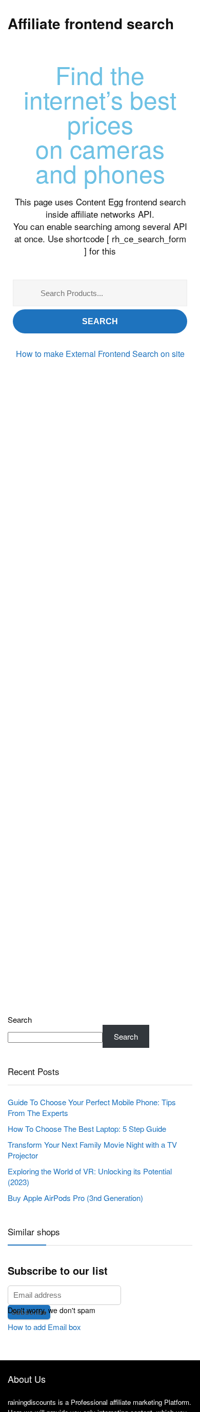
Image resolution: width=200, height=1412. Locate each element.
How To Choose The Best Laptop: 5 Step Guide (87, 1128)
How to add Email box (44, 1326)
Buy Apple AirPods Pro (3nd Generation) (75, 1197)
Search (100, 321)
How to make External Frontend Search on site (100, 354)
